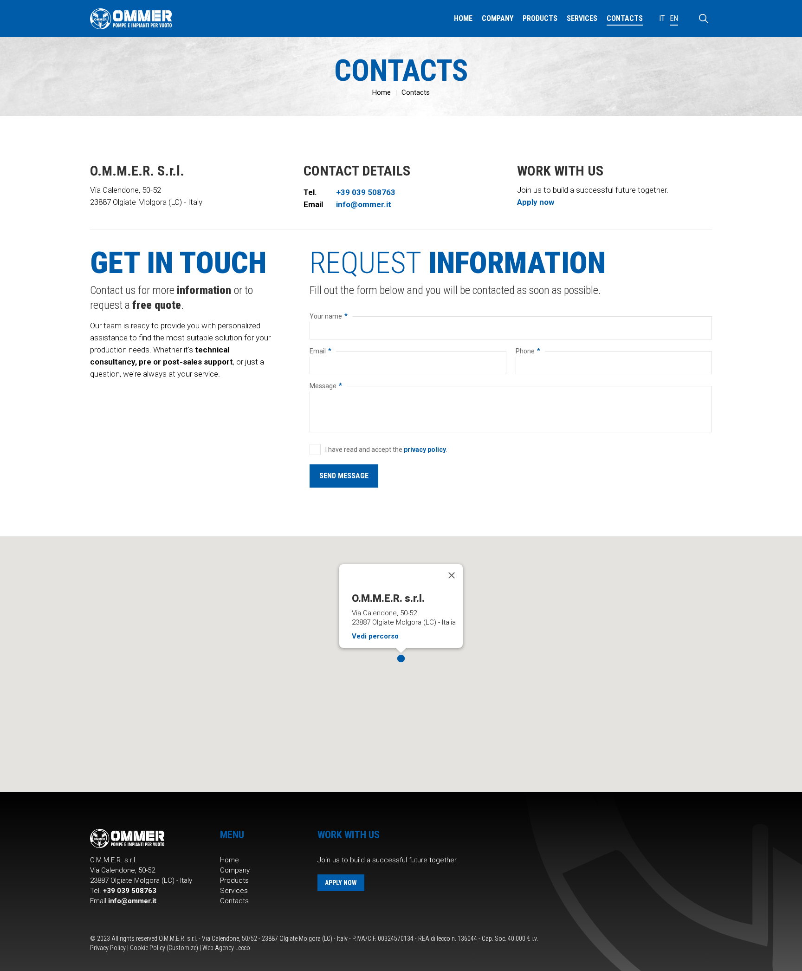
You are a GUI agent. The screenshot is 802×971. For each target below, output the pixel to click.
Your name (329, 316)
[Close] (451, 575)
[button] (401, 658)
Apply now (535, 202)
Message (326, 385)
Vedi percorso (375, 636)
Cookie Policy (147, 947)
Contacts (415, 92)
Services (234, 890)
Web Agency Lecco (226, 947)
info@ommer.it (363, 204)
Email (320, 350)
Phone (528, 350)
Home (381, 92)
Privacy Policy (108, 947)
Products (234, 880)
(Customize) (182, 947)
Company (235, 870)
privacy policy (425, 449)
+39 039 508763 (365, 192)
